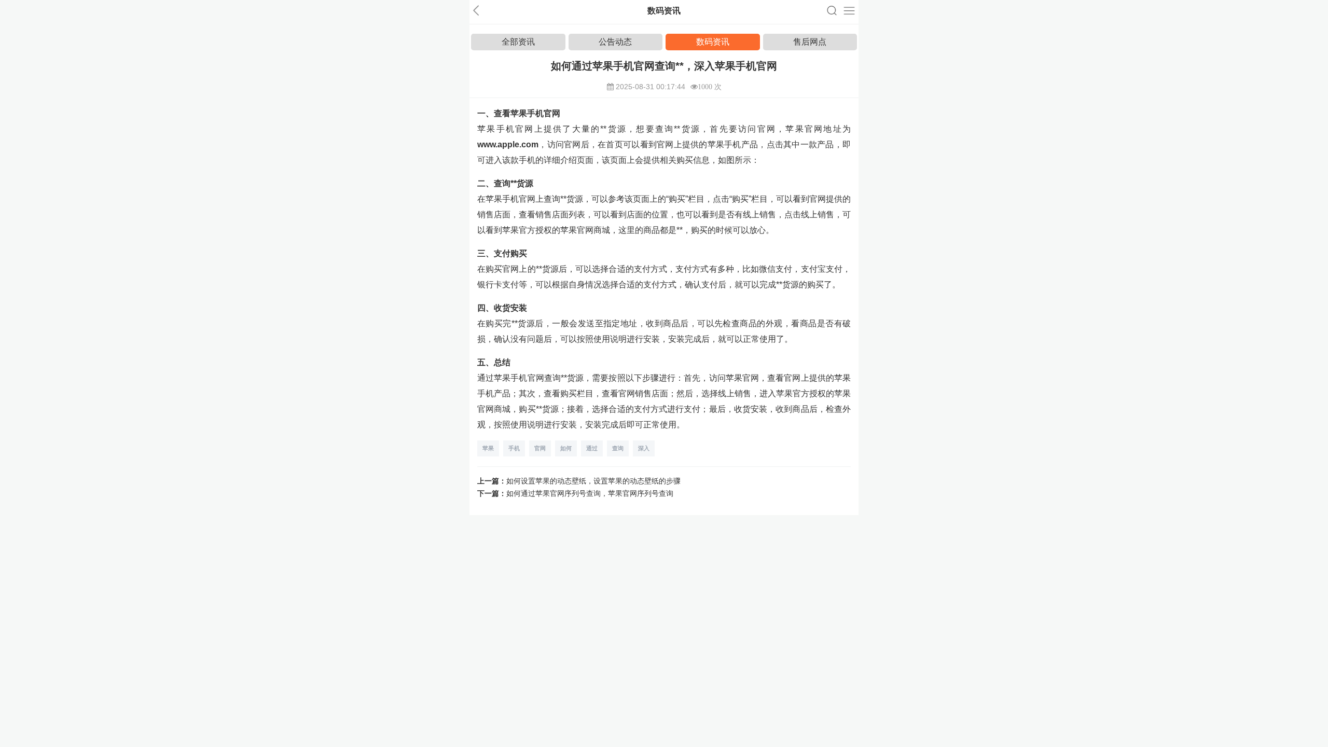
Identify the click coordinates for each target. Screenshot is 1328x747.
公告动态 (615, 41)
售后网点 (809, 41)
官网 (540, 448)
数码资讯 (712, 41)
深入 (643, 448)
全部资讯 (518, 41)
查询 (618, 448)
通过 (592, 448)
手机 (514, 448)
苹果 (488, 448)
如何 (566, 448)
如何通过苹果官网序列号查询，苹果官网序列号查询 (589, 493)
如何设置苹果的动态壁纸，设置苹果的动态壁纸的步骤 (593, 481)
